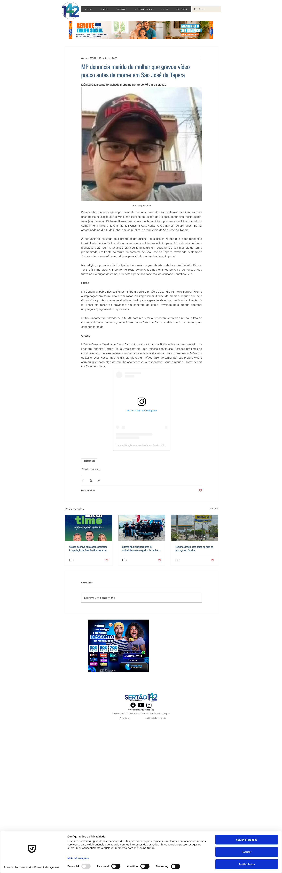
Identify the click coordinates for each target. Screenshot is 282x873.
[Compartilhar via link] (98, 480)
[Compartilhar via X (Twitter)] (90, 480)
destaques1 (89, 460)
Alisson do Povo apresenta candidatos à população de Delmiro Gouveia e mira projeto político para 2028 (88, 548)
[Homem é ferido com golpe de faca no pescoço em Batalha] (194, 528)
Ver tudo (214, 508)
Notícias (96, 469)
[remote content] (141, 410)
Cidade (85, 469)
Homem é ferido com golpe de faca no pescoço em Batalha (194, 548)
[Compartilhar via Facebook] (82, 480)
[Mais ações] (200, 58)
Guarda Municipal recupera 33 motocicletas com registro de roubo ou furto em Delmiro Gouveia (141, 548)
